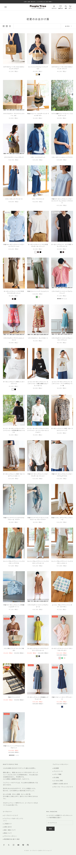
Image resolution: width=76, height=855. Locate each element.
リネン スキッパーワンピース (14, 199)
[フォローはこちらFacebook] (4, 845)
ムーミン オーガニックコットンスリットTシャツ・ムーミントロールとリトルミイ (38, 430)
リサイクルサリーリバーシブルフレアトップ (62, 292)
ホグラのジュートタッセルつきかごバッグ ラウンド (62, 67)
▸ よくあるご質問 (58, 780)
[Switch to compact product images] (10, 26)
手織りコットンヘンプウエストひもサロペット (13, 746)
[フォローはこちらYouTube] (18, 845)
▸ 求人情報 (56, 777)
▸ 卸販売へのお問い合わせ (60, 784)
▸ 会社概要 (56, 768)
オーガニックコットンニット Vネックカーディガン (62, 649)
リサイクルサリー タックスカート (38, 338)
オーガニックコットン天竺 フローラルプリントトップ (62, 429)
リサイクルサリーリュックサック (14, 157)
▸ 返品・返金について (9, 830)
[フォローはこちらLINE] (23, 845)
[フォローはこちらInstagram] (13, 845)
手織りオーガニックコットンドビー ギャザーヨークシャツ (38, 475)
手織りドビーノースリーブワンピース (62, 698)
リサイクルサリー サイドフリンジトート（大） (14, 114)
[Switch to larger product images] (3, 26)
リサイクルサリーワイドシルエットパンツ (13, 339)
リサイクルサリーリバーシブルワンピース (38, 605)
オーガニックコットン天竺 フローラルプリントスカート (14, 475)
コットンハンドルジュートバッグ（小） (38, 67)
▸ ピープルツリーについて (10, 815)
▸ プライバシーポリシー (10, 836)
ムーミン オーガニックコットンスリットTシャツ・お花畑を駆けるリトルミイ (14, 430)
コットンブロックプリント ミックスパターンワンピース (38, 562)
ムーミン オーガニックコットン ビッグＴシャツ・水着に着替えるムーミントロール (38, 383)
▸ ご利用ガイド (7, 824)
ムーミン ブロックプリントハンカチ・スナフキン (62, 605)
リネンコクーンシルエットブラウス (62, 157)
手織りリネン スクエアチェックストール (62, 518)
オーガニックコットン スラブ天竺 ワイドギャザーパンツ (14, 292)
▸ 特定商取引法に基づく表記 (11, 839)
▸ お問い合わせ (7, 827)
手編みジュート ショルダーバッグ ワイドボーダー (38, 114)
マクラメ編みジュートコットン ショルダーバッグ (62, 114)
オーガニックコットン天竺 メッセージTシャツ (14, 382)
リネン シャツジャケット (38, 157)
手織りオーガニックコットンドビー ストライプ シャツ (13, 245)
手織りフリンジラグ (14, 697)
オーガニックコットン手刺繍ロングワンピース (38, 698)
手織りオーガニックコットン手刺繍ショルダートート (13, 605)
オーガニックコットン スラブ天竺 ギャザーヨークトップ (38, 245)
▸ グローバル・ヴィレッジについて (63, 787)
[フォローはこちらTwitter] (9, 845)
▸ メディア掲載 (57, 774)
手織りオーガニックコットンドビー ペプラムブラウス (62, 475)
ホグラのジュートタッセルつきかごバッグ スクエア (13, 67)
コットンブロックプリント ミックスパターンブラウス (14, 562)
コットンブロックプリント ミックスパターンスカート (62, 562)
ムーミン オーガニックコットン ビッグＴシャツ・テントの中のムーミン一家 (62, 383)
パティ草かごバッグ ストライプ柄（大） (14, 649)
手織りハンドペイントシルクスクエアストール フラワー (13, 518)
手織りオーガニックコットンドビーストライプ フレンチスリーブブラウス (62, 200)
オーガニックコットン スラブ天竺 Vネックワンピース (62, 245)
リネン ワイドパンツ (38, 199)
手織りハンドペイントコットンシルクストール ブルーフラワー (38, 518)
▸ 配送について (7, 833)
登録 (50, 829)
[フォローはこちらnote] (28, 845)
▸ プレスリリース (58, 771)
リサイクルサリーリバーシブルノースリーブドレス (62, 339)
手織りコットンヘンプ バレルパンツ (38, 291)
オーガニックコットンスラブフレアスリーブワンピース (38, 649)
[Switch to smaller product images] (7, 26)
